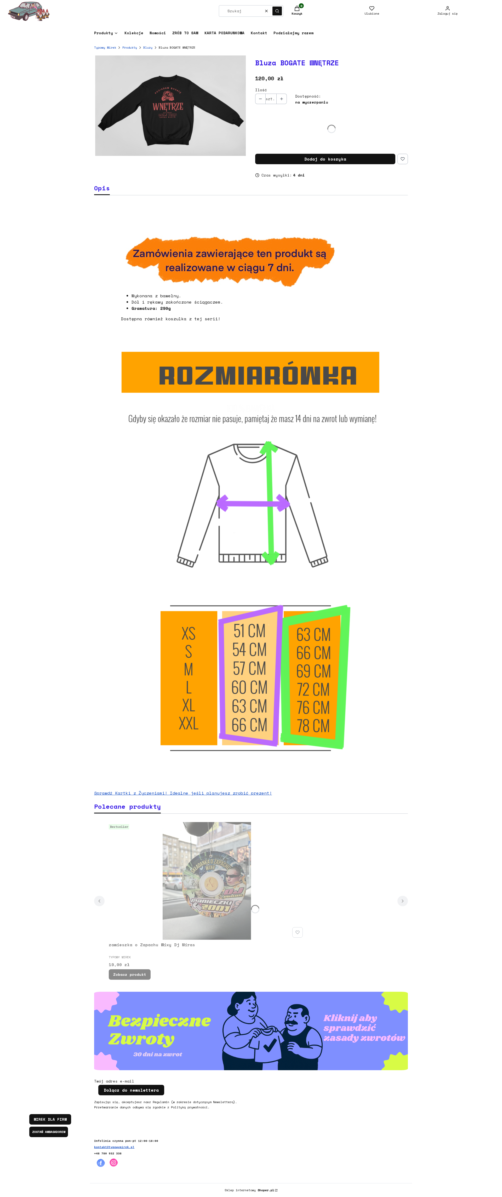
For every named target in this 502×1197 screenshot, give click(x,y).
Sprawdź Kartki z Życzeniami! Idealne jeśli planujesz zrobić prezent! (183, 793)
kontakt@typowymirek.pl (114, 1147)
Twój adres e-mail (114, 1081)
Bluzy (147, 47)
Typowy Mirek (105, 47)
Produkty (129, 47)
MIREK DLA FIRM (50, 1119)
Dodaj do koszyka (325, 159)
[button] (277, 11)
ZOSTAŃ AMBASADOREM (48, 1132)
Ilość (261, 90)
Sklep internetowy (249, 1190)
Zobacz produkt (129, 974)
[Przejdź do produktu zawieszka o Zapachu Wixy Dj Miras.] (207, 881)
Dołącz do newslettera (131, 1090)
